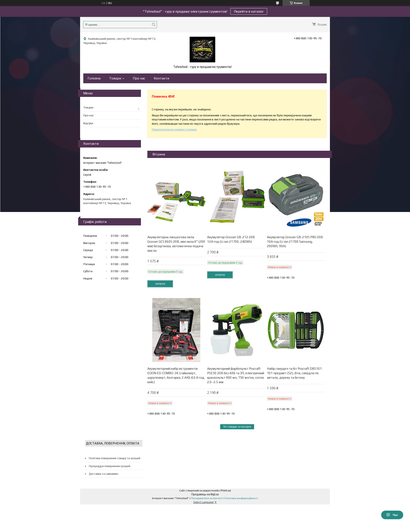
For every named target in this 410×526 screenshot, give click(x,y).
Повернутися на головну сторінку (174, 129)
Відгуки (88, 123)
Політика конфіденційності (241, 498)
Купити (160, 283)
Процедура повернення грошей (109, 466)
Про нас (139, 78)
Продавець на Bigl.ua (205, 494)
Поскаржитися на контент (207, 498)
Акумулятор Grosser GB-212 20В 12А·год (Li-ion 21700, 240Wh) (231, 239)
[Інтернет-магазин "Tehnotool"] (202, 49)
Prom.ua (226, 490)
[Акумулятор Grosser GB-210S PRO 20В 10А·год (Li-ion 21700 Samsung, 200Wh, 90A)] (296, 199)
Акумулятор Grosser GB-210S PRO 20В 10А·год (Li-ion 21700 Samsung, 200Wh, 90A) (295, 241)
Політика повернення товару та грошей (114, 458)
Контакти (161, 78)
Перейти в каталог (249, 11)
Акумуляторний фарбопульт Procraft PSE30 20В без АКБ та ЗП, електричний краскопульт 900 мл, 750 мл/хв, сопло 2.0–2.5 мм (235, 375)
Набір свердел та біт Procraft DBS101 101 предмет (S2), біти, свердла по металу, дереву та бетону (294, 373)
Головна (94, 78)
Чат (395, 515)
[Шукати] (153, 24)
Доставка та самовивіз (103, 473)
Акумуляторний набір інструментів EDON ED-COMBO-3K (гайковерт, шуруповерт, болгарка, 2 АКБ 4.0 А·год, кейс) (176, 375)
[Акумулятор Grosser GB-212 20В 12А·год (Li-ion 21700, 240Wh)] (236, 199)
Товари (115, 78)
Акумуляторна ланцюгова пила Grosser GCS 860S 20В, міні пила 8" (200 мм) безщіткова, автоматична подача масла (176, 243)
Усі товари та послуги (237, 426)
